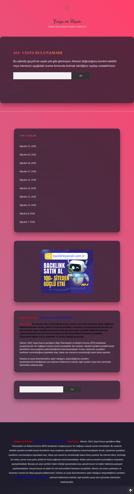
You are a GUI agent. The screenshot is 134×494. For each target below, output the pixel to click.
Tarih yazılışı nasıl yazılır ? (32, 143)
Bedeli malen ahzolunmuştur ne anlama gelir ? (42, 177)
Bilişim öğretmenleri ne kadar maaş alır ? (39, 193)
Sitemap (31, 95)
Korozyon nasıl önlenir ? (31, 185)
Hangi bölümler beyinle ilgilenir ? (35, 151)
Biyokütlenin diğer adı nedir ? (33, 160)
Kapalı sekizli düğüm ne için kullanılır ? (38, 219)
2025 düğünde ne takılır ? (32, 202)
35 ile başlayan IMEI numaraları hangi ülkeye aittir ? (44, 168)
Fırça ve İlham (67, 21)
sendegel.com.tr (15, 95)
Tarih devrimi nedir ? (29, 210)
